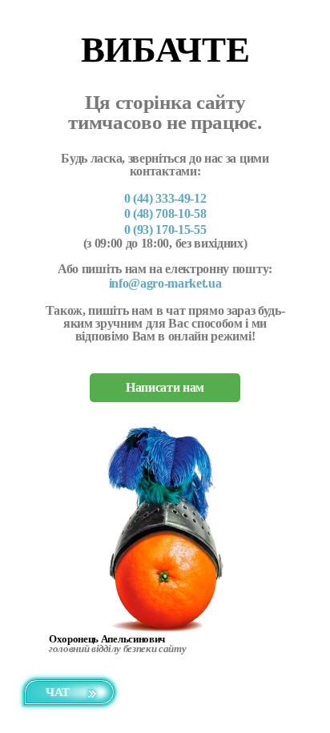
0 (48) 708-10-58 (165, 213)
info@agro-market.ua (165, 283)
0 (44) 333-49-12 (165, 198)
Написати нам (165, 387)
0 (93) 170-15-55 (165, 229)
